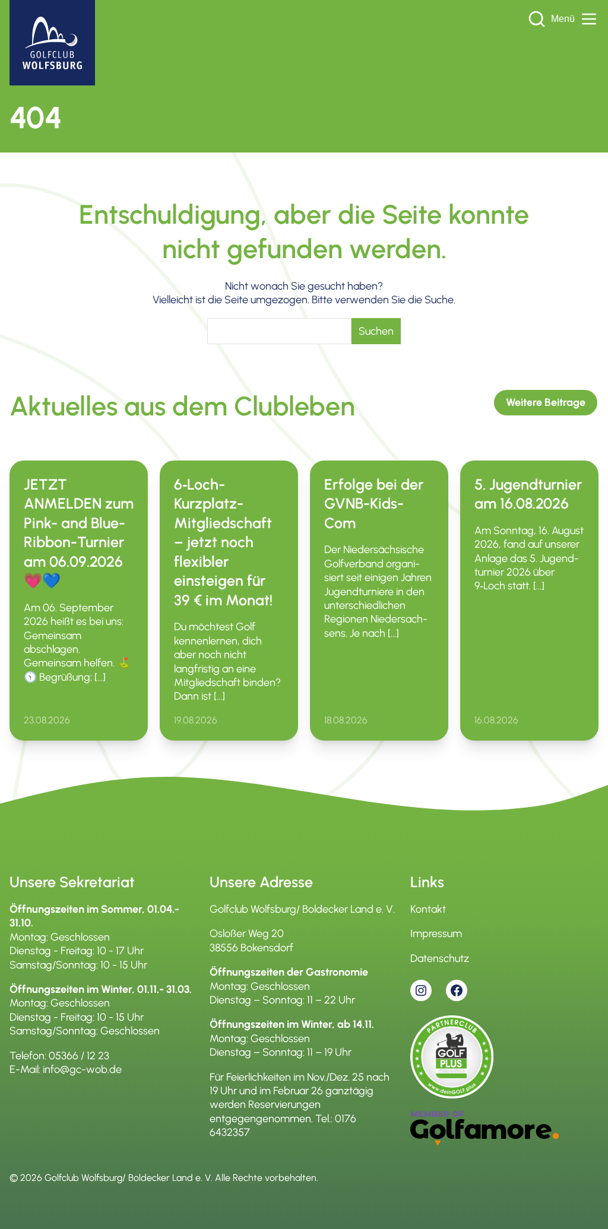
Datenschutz (439, 958)
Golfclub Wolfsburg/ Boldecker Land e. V (128, 1177)
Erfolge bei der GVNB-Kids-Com (373, 503)
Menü (563, 19)
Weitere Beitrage (545, 402)
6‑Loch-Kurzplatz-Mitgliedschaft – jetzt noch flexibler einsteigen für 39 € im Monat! (223, 542)
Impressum (436, 933)
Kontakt (428, 909)
